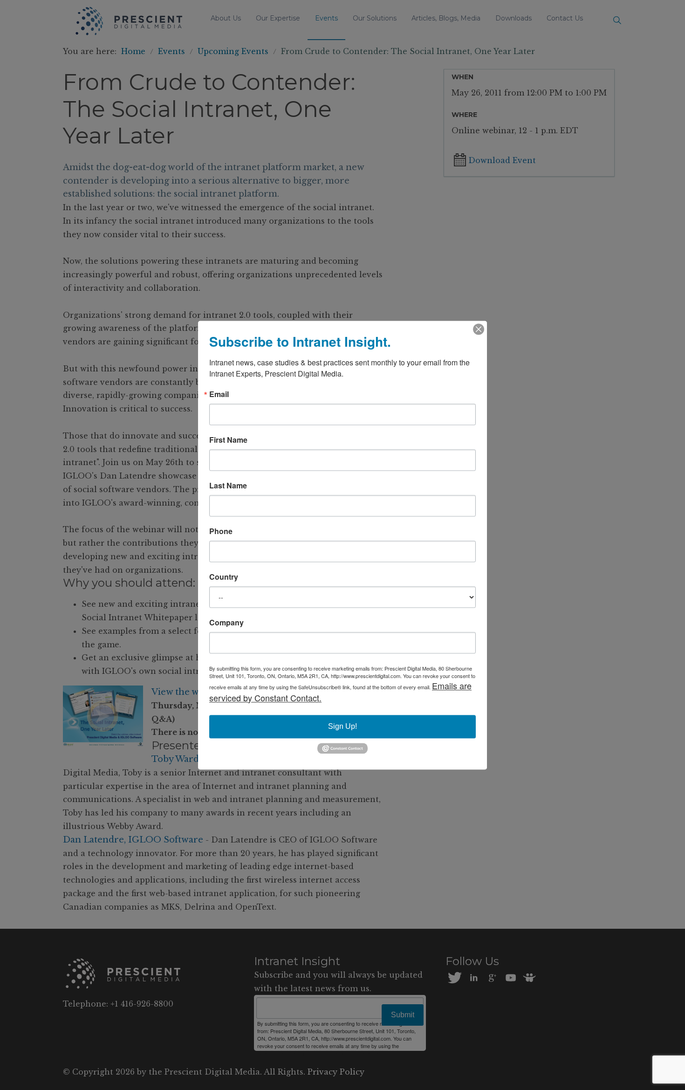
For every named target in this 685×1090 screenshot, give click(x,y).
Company (226, 622)
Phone (221, 531)
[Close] (478, 329)
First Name (228, 440)
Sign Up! (342, 726)
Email (219, 394)
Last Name (228, 485)
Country (223, 577)
